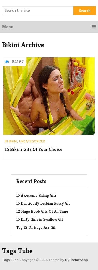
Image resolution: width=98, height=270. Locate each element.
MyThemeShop (76, 260)
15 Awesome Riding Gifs (36, 195)
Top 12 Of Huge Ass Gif (36, 227)
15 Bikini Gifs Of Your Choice (33, 149)
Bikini (13, 141)
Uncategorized (32, 141)
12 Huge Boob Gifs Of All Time (42, 211)
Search (85, 10)
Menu (7, 27)
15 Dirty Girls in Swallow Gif (39, 219)
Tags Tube (17, 250)
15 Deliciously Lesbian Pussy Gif (43, 203)
